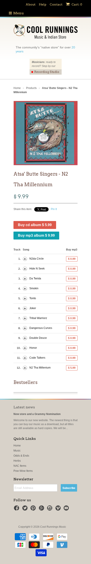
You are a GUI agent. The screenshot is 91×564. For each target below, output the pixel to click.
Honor (33, 347)
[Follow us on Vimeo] (58, 509)
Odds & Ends (21, 455)
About (31, 4)
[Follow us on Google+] (42, 509)
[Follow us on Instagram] (50, 509)
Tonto (32, 298)
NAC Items (19, 465)
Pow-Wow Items (23, 470)
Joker (32, 308)
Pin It (54, 209)
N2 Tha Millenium (40, 367)
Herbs (17, 460)
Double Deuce (38, 337)
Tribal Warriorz (38, 318)
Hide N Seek (37, 268)
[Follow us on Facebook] (17, 509)
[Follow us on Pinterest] (33, 509)
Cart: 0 (76, 4)
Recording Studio (46, 72)
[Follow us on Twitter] (25, 509)
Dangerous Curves (40, 328)
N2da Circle (36, 258)
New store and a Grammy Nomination (37, 414)
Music (17, 450)
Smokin (33, 288)
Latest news (24, 407)
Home (17, 445)
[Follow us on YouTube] (67, 509)
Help (42, 4)
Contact (56, 4)
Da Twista (35, 278)
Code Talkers (37, 357)
